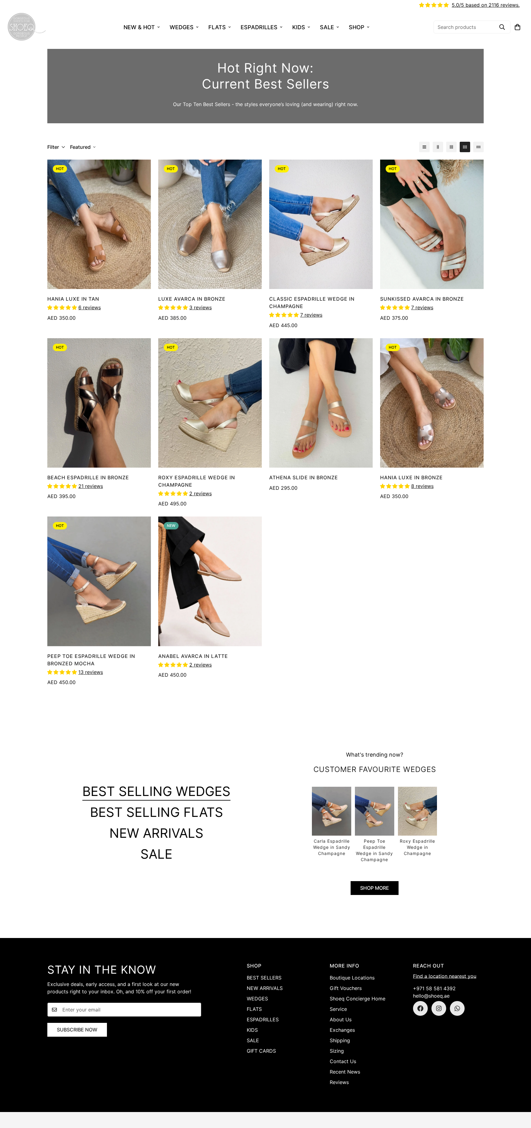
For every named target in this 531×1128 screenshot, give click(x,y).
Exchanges (342, 1030)
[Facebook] (420, 1008)
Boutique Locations (352, 978)
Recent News (345, 1072)
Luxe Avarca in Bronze (192, 299)
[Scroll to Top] (519, 1094)
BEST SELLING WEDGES (156, 791)
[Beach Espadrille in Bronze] (99, 403)
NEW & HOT (139, 27)
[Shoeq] (27, 27)
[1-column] (424, 147)
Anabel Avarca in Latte (193, 656)
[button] (517, 27)
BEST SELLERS (264, 978)
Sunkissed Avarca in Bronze (422, 299)
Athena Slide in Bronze (303, 477)
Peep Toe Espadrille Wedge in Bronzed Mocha (91, 660)
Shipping (340, 1040)
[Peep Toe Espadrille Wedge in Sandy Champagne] (374, 825)
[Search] (502, 27)
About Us (341, 1019)
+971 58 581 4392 (434, 988)
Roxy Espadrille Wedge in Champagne (196, 481)
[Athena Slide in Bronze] (321, 403)
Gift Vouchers (346, 988)
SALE (327, 27)
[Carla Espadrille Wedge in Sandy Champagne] (331, 822)
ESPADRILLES (259, 27)
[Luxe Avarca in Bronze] (210, 224)
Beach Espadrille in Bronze (88, 477)
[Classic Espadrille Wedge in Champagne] (321, 224)
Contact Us (343, 1061)
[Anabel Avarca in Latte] (210, 581)
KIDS (298, 27)
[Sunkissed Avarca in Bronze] (432, 224)
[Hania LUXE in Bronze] (432, 403)
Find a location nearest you (444, 976)
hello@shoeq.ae (431, 996)
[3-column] (451, 147)
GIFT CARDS (261, 1051)
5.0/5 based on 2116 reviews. (486, 5)
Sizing (337, 1051)
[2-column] (438, 147)
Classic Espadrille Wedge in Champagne (312, 302)
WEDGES (182, 27)
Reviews (339, 1082)
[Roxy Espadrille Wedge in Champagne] (210, 403)
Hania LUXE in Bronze (411, 477)
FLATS (217, 27)
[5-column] (478, 147)
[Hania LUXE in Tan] (99, 224)
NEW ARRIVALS (156, 833)
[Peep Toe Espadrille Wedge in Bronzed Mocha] (99, 581)
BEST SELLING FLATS (156, 812)
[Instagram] (438, 1008)
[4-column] (465, 147)
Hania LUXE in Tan (73, 299)
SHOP (356, 27)
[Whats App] (457, 1008)
